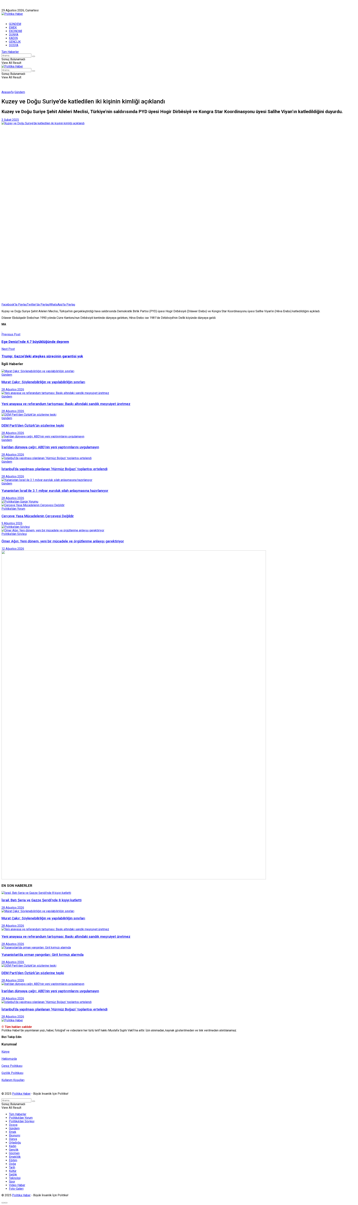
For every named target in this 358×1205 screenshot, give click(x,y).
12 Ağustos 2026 (12, 548)
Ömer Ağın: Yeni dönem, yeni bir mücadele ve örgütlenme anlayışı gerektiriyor (62, 541)
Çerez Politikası (11, 1066)
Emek (12, 1132)
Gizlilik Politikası (12, 1073)
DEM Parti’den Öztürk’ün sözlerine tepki (32, 426)
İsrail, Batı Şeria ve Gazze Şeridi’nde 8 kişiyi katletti (41, 900)
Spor (12, 1181)
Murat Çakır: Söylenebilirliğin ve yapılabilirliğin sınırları (43, 382)
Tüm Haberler (10, 52)
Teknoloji (15, 1178)
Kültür (12, 1171)
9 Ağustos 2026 (11, 523)
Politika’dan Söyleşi (21, 1121)
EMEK (13, 27)
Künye (5, 7)
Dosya (13, 1125)
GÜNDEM (15, 24)
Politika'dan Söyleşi (14, 534)
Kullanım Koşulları (12, 1080)
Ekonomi (14, 1135)
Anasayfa (7, 92)
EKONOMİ (15, 31)
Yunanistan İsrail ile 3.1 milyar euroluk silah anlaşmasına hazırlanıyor (54, 491)
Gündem (19, 92)
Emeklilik (15, 1157)
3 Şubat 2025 (10, 120)
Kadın (12, 1146)
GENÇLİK (15, 41)
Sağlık (13, 1174)
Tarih (12, 1167)
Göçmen (14, 1153)
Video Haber (17, 1185)
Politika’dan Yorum (21, 1118)
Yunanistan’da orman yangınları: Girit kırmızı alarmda (42, 955)
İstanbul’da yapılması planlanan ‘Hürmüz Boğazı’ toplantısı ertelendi (54, 469)
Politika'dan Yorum (13, 508)
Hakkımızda (19, 7)
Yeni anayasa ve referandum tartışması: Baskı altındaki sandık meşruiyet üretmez (65, 404)
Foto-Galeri (16, 1188)
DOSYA (13, 45)
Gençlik (13, 1149)
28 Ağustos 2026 (12, 389)
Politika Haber (21, 1093)
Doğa (12, 1164)
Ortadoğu (15, 1142)
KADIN (13, 38)
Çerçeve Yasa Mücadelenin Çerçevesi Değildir (37, 516)
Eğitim (13, 1160)
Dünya (13, 1139)
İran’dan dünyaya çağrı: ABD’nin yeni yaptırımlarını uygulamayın (50, 447)
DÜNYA (13, 34)
